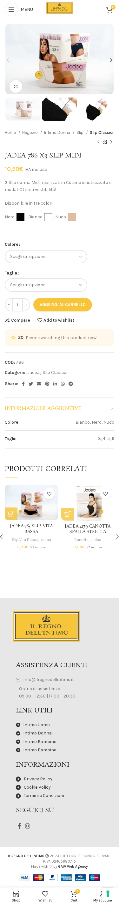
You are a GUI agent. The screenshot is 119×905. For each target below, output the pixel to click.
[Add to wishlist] (49, 493)
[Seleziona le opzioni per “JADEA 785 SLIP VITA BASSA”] (11, 513)
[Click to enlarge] (16, 86)
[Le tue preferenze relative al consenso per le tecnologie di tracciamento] (108, 894)
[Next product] (111, 142)
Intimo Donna (57, 132)
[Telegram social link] (71, 384)
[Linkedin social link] (55, 384)
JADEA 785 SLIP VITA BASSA (31, 529)
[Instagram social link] (27, 826)
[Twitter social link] (31, 384)
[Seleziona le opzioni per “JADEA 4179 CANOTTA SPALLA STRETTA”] (67, 514)
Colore (11, 244)
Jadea (33, 372)
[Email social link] (39, 384)
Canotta (81, 539)
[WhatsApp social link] (63, 384)
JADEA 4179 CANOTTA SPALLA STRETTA (87, 529)
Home (11, 132)
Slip (80, 132)
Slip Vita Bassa (25, 539)
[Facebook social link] (23, 384)
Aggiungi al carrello (63, 304)
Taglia (11, 273)
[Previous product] (98, 142)
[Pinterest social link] (47, 384)
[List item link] (59, 679)
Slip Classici (101, 132)
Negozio (30, 132)
